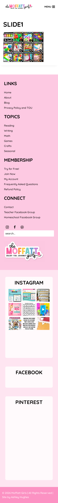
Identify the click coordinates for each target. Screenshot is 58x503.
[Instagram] (7, 227)
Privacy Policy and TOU (18, 107)
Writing (8, 130)
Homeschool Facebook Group (22, 217)
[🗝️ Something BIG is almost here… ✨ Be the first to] (14, 309)
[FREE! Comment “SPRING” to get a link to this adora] (14, 323)
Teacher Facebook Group (19, 212)
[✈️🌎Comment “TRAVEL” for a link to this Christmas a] (43, 323)
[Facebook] (14, 227)
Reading (9, 125)
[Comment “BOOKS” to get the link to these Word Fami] (43, 309)
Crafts (7, 146)
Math (7, 135)
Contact (9, 207)
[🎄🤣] (29, 323)
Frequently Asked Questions (21, 184)
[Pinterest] (22, 227)
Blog (7, 102)
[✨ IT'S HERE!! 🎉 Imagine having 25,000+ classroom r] (14, 295)
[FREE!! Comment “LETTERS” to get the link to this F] (43, 295)
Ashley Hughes (20, 497)
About (7, 97)
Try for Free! (11, 168)
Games (8, 141)
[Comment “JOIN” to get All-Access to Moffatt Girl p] (29, 295)
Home (7, 92)
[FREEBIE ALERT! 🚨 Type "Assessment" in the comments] (29, 309)
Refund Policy (12, 189)
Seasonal (9, 151)
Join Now (9, 174)
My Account (11, 179)
